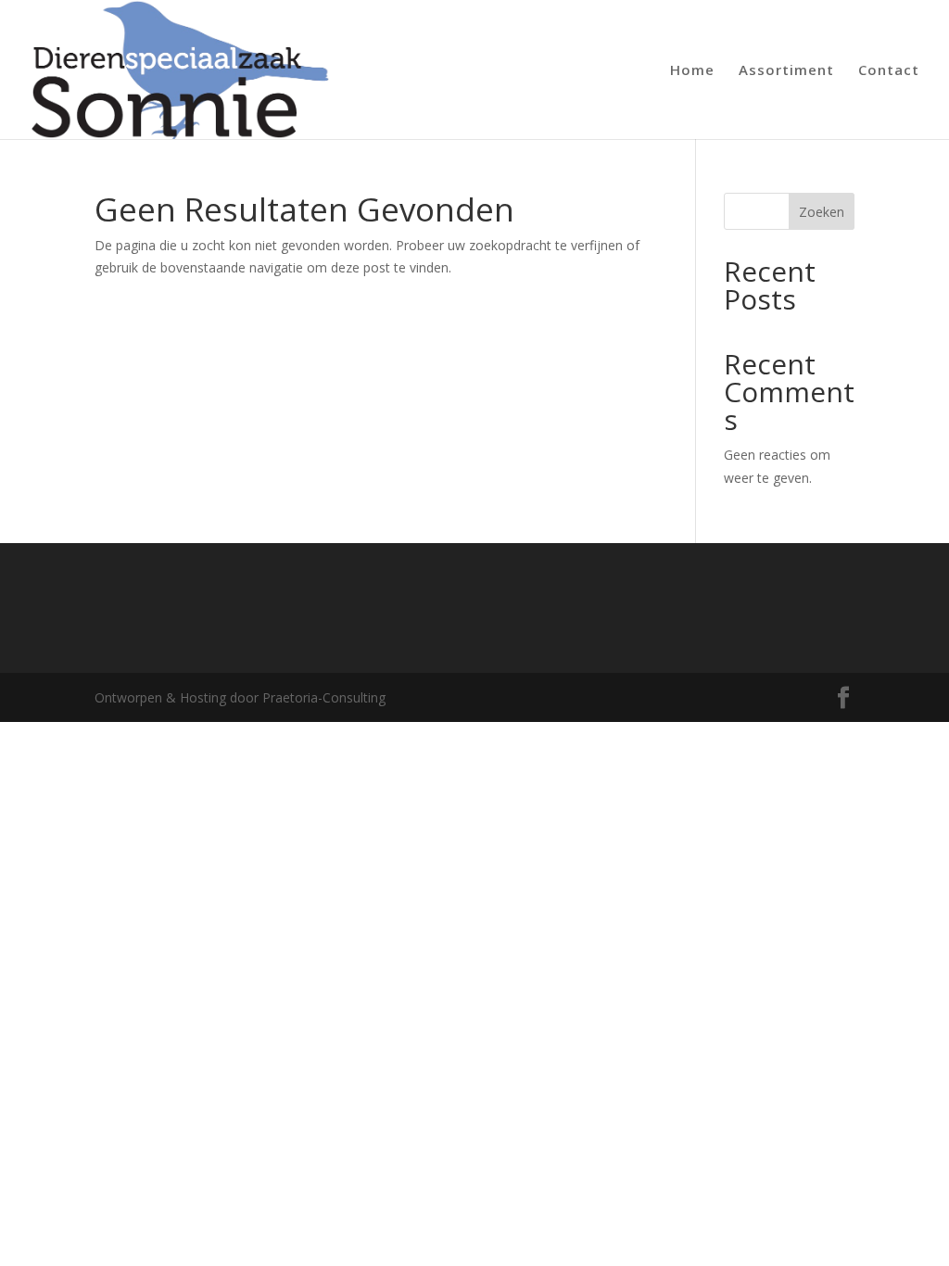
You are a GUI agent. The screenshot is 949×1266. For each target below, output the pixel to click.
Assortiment (786, 71)
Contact (888, 71)
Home (692, 71)
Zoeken (821, 212)
